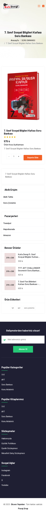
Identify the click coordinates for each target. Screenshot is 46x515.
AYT (3, 380)
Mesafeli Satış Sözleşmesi (13, 453)
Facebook (5, 475)
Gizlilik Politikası (8, 443)
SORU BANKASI (28, 40)
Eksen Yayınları (18, 504)
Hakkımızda (6, 438)
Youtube (4, 485)
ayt (19, 308)
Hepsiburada (9, 229)
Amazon (7, 235)
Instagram (5, 470)
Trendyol (7, 223)
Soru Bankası (7, 384)
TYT (3, 375)
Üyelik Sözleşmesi (9, 448)
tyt (13, 308)
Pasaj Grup (23, 508)
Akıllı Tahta (8, 197)
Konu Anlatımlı (7, 389)
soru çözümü (29, 308)
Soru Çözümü (9, 203)
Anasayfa (15, 40)
